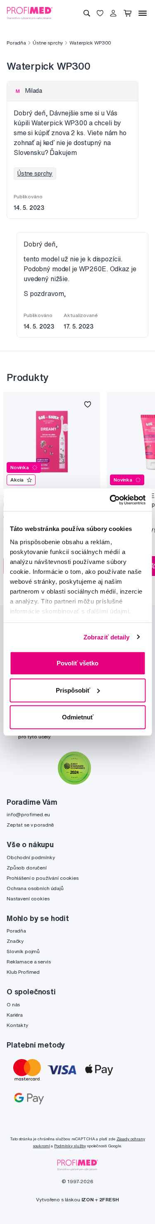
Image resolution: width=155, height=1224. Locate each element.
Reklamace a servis (28, 961)
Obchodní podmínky (31, 857)
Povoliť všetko (77, 663)
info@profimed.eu (28, 814)
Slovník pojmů (23, 951)
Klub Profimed (23, 972)
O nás (13, 1004)
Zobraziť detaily (106, 636)
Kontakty (17, 1025)
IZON (87, 1199)
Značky (15, 941)
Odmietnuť (77, 717)
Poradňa (16, 42)
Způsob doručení (27, 867)
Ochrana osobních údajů (35, 888)
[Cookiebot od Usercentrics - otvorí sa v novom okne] (110, 499)
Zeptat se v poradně (30, 824)
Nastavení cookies (28, 898)
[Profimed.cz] (30, 13)
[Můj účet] (113, 13)
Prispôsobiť (73, 689)
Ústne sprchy (48, 42)
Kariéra (15, 1014)
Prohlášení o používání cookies (43, 878)
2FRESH (109, 1199)
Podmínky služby (70, 1146)
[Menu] (142, 13)
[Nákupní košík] (128, 13)
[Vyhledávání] (87, 13)
